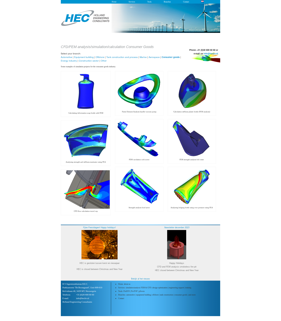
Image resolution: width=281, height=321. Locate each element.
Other (104, 60)
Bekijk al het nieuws (140, 279)
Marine (143, 57)
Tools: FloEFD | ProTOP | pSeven (131, 291)
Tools (149, 2)
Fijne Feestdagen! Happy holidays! (99, 227)
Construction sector (89, 60)
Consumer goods (171, 57)
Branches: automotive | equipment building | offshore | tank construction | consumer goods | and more (157, 295)
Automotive (66, 57)
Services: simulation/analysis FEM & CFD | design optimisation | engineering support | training (154, 287)
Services (132, 2)
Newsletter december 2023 (176, 227)
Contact (186, 2)
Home (114, 2)
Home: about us (124, 284)
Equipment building (84, 57)
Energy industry (69, 60)
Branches (167, 2)
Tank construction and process (122, 57)
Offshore (100, 57)
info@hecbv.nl (211, 53)
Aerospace (154, 57)
